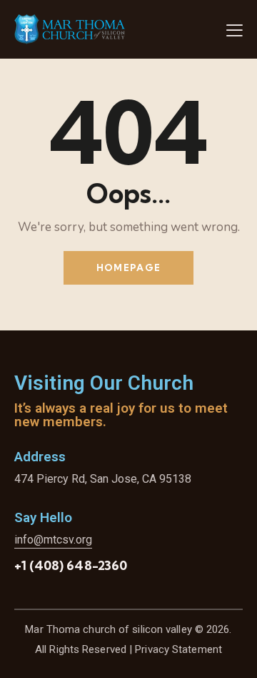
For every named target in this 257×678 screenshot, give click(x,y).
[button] (234, 30)
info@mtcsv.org (53, 539)
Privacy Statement (178, 649)
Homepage (128, 267)
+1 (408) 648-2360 (70, 565)
